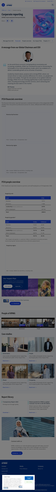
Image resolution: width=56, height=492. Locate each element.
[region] (18, 482)
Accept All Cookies (29, 478)
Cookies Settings (29, 481)
